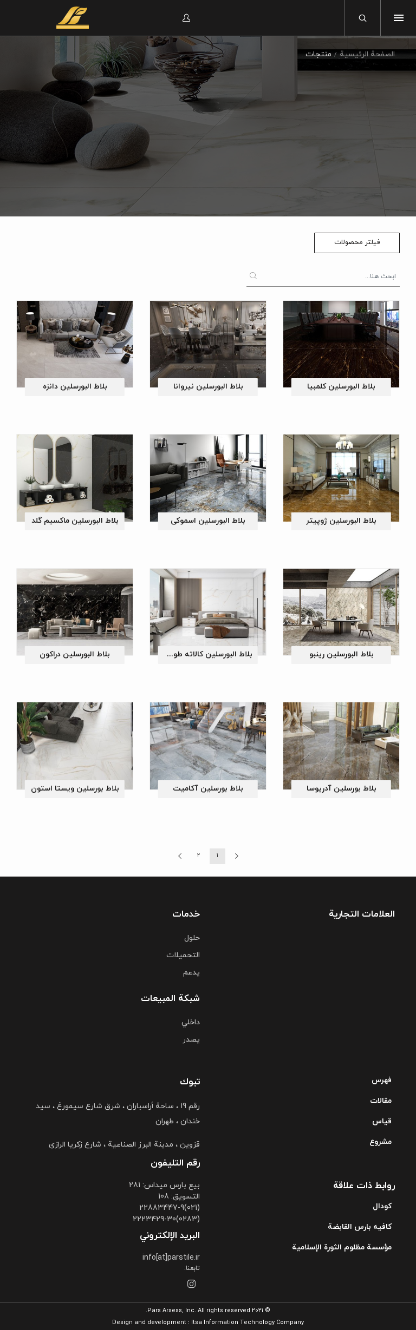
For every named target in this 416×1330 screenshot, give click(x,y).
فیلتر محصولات (357, 242)
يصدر (191, 1040)
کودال (382, 1206)
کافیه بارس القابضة (360, 1227)
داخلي (190, 1022)
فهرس (382, 1080)
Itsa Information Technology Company (247, 1322)
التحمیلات (183, 955)
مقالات (381, 1101)
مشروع (380, 1142)
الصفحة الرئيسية (367, 54)
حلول (192, 938)
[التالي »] (179, 856)
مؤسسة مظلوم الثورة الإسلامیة (342, 1247)
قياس (382, 1121)
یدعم (191, 972)
